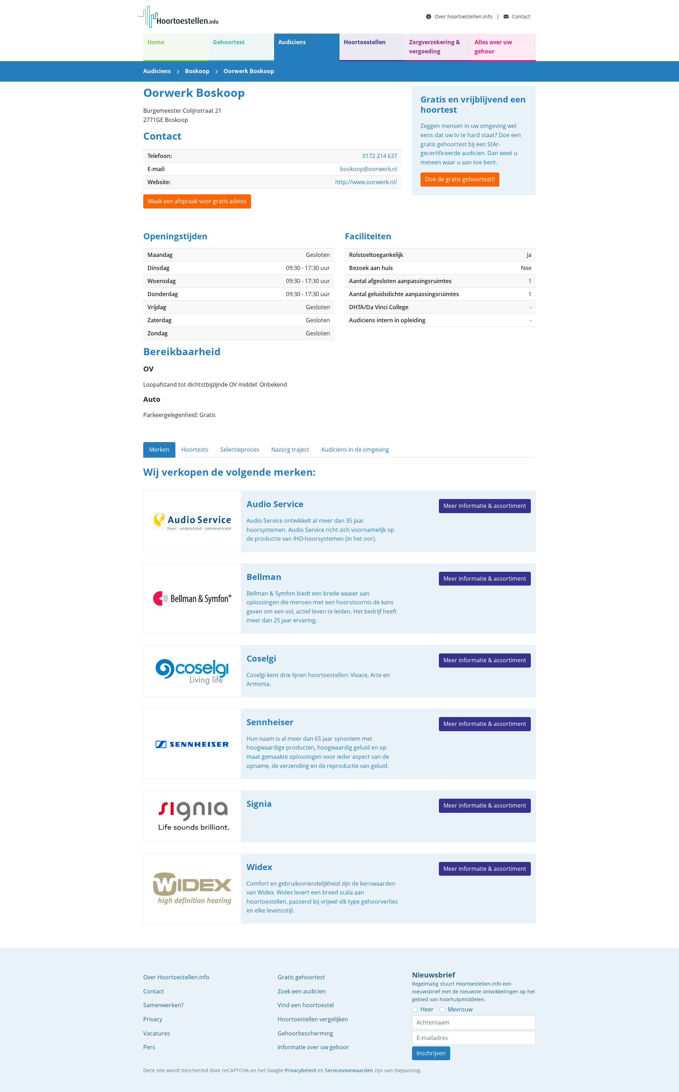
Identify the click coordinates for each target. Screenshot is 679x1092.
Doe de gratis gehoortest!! (460, 179)
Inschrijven (431, 1053)
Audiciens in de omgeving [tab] (355, 449)
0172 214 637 (379, 156)
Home (155, 42)
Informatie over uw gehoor (313, 1047)
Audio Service (339, 521)
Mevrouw (460, 1009)
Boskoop (197, 71)
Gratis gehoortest (301, 977)
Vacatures (156, 1033)
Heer (427, 1009)
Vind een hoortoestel (306, 1005)
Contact (520, 16)
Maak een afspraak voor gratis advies (197, 201)
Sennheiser (339, 744)
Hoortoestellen (365, 42)
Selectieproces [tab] (239, 449)
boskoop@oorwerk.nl (368, 169)
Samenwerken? (163, 1005)
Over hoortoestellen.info (462, 16)
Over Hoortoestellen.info (176, 977)
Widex (339, 888)
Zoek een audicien (302, 991)
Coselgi (339, 671)
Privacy (152, 1019)
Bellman (339, 598)
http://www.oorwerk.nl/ (366, 182)
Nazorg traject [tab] (290, 449)
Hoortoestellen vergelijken (313, 1019)
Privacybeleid (300, 1070)
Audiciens (292, 42)
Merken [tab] (159, 449)
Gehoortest (229, 42)
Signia (339, 816)
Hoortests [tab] (194, 449)
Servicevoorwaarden (349, 1070)
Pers (149, 1047)
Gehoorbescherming (305, 1033)
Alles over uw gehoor (493, 46)
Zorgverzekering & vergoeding (434, 46)
